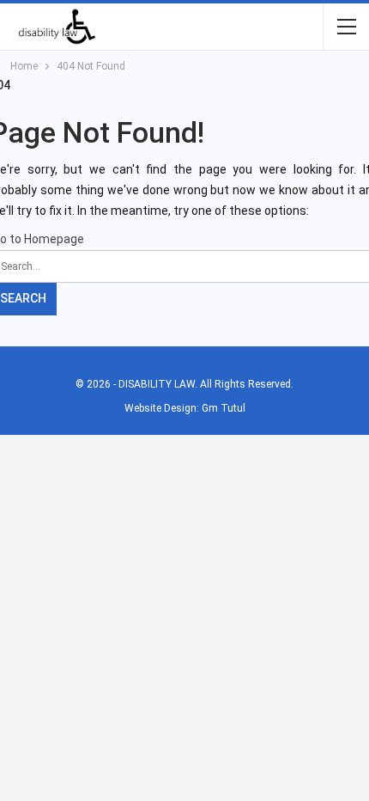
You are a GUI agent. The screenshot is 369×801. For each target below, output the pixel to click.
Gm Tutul (223, 408)
